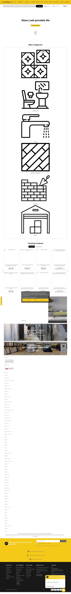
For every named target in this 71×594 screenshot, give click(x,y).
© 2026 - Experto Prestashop (11, 589)
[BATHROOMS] (35, 81)
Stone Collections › (35, 25)
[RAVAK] (6, 496)
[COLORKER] (7, 407)
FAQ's (68, 1)
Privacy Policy (46, 545)
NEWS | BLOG (8, 570)
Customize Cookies (32, 297)
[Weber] (6, 528)
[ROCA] (6, 501)
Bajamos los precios (20, 567)
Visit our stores (35, 330)
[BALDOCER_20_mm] (9, 388)
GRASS (42, 1)
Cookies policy (19, 578)
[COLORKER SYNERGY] (9, 410)
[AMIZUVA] (7, 364)
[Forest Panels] (8, 418)
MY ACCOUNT (56, 1)
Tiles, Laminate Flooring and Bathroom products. (35, 335)
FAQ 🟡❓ (18, 583)
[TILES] (35, 50)
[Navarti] (6, 469)
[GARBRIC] (7, 423)
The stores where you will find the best (35, 333)
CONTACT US (62, 1)
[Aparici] (9, 368)
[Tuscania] (7, 517)
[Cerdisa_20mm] (8, 396)
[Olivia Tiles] (7, 474)
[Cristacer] (7, 415)
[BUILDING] (35, 174)
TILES (14, 1)
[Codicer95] (7, 404)
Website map (18, 570)
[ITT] (6, 447)
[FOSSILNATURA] (8, 420)
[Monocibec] (7, 463)
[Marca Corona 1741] (9, 461)
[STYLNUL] (7, 509)
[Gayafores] (7, 426)
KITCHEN (50, 1)
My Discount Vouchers (30, 569)
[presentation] (3, 271)
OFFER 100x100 (1, 301)
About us (18, 573)
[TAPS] (35, 112)
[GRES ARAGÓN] (8, 434)
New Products (18, 569)
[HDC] (6, 439)
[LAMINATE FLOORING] (35, 143)
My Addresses (29, 570)
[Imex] (6, 442)
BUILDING (27, 1)
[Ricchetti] (7, 498)
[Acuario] (6, 357)
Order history (28, 567)
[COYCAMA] (7, 412)
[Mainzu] (6, 455)
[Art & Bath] (7, 377)
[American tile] (9, 361)
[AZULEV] (7, 383)
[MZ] (6, 466)
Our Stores (18, 584)
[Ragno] (6, 493)
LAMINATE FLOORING (35, 1)
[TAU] (6, 512)
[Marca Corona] (8, 458)
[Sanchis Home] (8, 506)
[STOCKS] (35, 205)
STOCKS (46, 1)
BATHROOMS (20, 1)
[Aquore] (6, 372)
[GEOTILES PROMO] (8, 431)
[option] (35, 24)
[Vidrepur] (7, 520)
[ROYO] (6, 504)
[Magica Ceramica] (8, 453)
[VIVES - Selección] (8, 525)
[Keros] (6, 450)
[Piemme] (6, 482)
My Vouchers (28, 575)
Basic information (55, 545)
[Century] (6, 391)
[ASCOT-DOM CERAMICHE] (10, 380)
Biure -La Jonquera (35, 332)
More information (25, 297)
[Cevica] (6, 399)
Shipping (18, 572)
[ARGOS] (6, 375)
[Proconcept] (7, 490)
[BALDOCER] (7, 385)
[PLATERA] (7, 485)
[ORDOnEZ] (7, 477)
